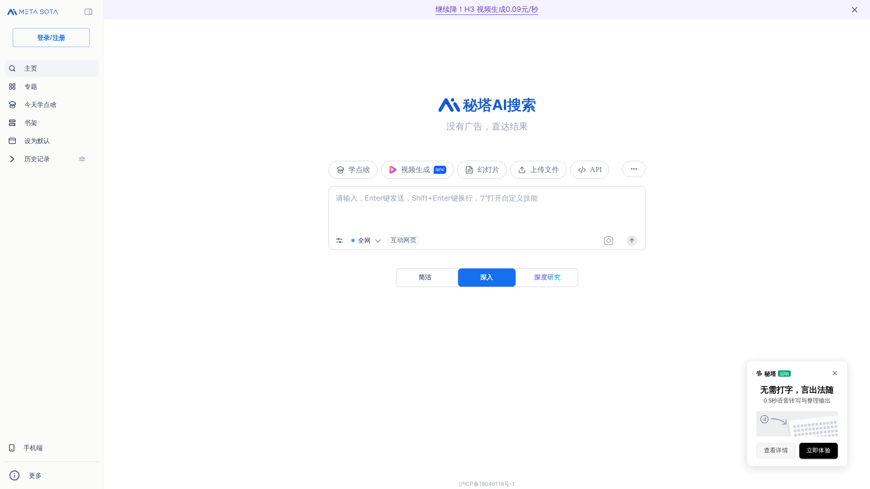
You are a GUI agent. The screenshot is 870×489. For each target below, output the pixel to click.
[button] (403, 240)
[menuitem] (52, 68)
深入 (486, 277)
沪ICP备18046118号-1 (487, 483)
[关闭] (854, 9)
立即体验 (819, 450)
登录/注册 (51, 37)
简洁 (425, 277)
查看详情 (776, 450)
